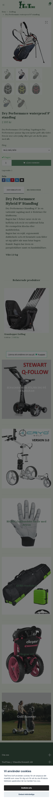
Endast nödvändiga (26, 794)
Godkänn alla (26, 788)
